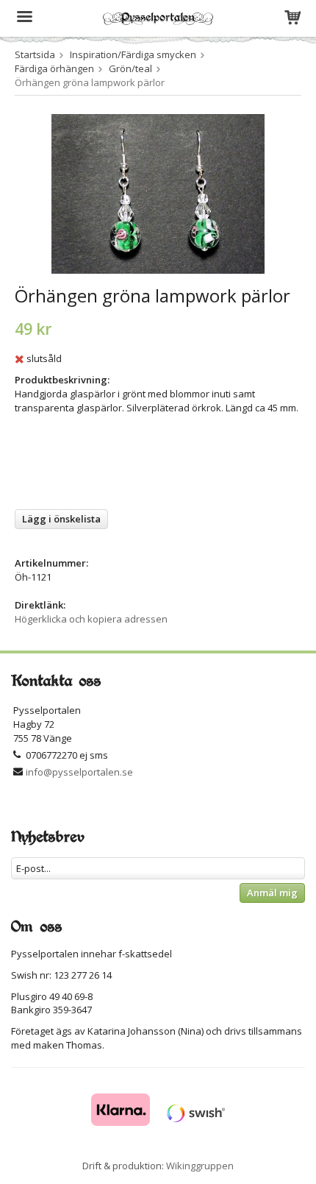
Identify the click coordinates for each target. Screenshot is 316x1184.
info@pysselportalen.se (79, 772)
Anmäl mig (272, 892)
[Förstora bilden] (158, 192)
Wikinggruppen (200, 1165)
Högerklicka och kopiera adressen (91, 618)
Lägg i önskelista (61, 518)
